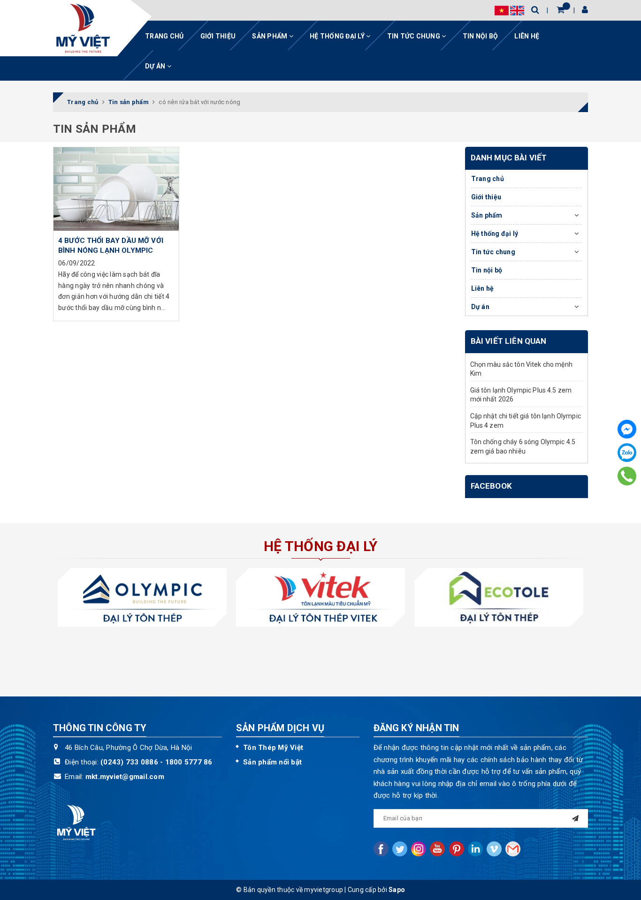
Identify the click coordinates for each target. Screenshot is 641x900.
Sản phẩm (270, 36)
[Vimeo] (494, 848)
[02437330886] (627, 475)
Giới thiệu (218, 36)
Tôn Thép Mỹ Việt (273, 747)
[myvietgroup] (83, 28)
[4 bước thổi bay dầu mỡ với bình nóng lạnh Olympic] (116, 189)
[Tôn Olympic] (142, 597)
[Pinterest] (456, 848)
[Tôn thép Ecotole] (498, 597)
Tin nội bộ (480, 36)
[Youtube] (437, 848)
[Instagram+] (418, 848)
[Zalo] (627, 452)
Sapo (397, 889)
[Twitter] (399, 848)
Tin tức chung (414, 36)
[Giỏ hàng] (561, 10)
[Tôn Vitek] (320, 597)
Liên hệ (526, 36)
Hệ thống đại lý (338, 36)
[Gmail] (512, 848)
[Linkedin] (475, 848)
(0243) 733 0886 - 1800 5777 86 (156, 762)
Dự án (156, 66)
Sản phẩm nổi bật (272, 762)
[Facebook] (627, 429)
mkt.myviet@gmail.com (124, 776)
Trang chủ (164, 36)
